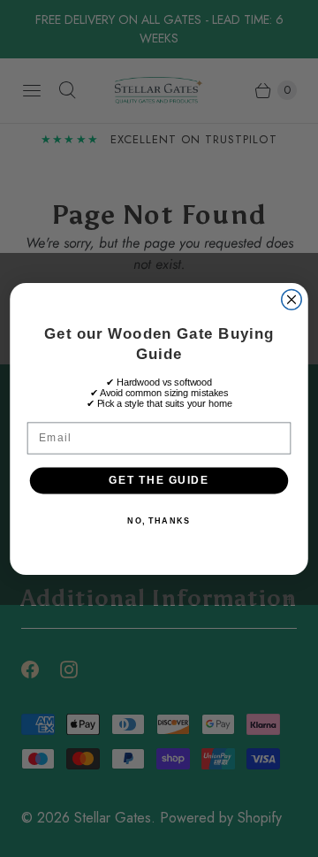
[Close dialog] (292, 299)
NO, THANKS (158, 520)
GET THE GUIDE (158, 480)
